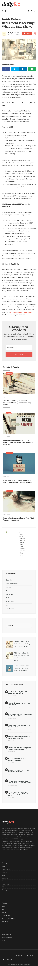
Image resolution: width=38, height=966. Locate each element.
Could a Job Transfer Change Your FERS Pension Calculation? (18, 519)
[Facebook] (28, 11)
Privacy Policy (6, 915)
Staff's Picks (10, 601)
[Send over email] (32, 69)
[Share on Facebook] (6, 69)
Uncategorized (10, 609)
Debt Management (12, 583)
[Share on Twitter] (15, 69)
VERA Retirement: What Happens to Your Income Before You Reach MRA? (17, 481)
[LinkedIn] (34, 11)
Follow (28, 33)
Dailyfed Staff (13, 33)
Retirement (9, 373)
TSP (7, 605)
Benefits (8, 413)
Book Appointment (7, 937)
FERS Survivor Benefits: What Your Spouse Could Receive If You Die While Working (18, 442)
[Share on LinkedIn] (23, 69)
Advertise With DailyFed (8, 918)
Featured (9, 587)
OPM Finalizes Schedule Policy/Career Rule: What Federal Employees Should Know (22, 544)
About (3, 909)
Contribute (5, 921)
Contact (4, 912)
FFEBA (4, 940)
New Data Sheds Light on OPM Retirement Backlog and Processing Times (17, 403)
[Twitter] (31, 11)
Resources (9, 594)
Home (3, 906)
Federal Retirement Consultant (21, 312)
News (8, 591)
